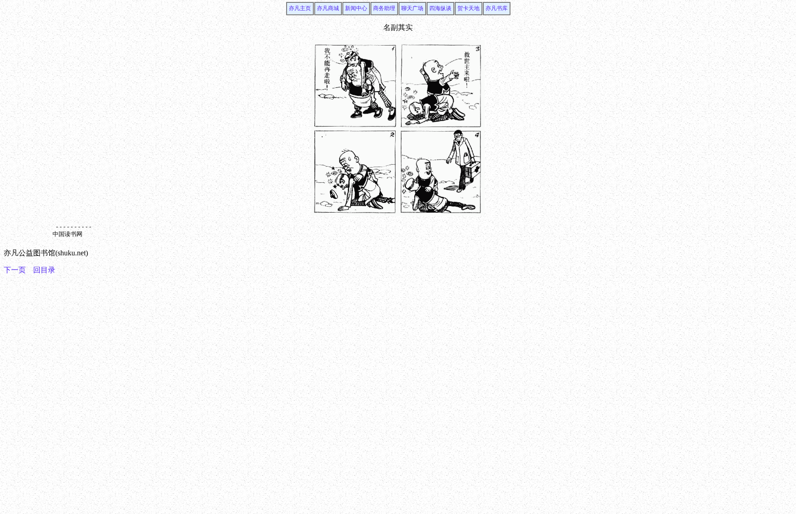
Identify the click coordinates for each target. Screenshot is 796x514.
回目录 (44, 270)
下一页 (15, 270)
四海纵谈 (440, 8)
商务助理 (384, 8)
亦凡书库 (497, 8)
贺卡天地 (468, 8)
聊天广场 (412, 8)
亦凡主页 (300, 8)
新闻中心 (356, 8)
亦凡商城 (328, 8)
